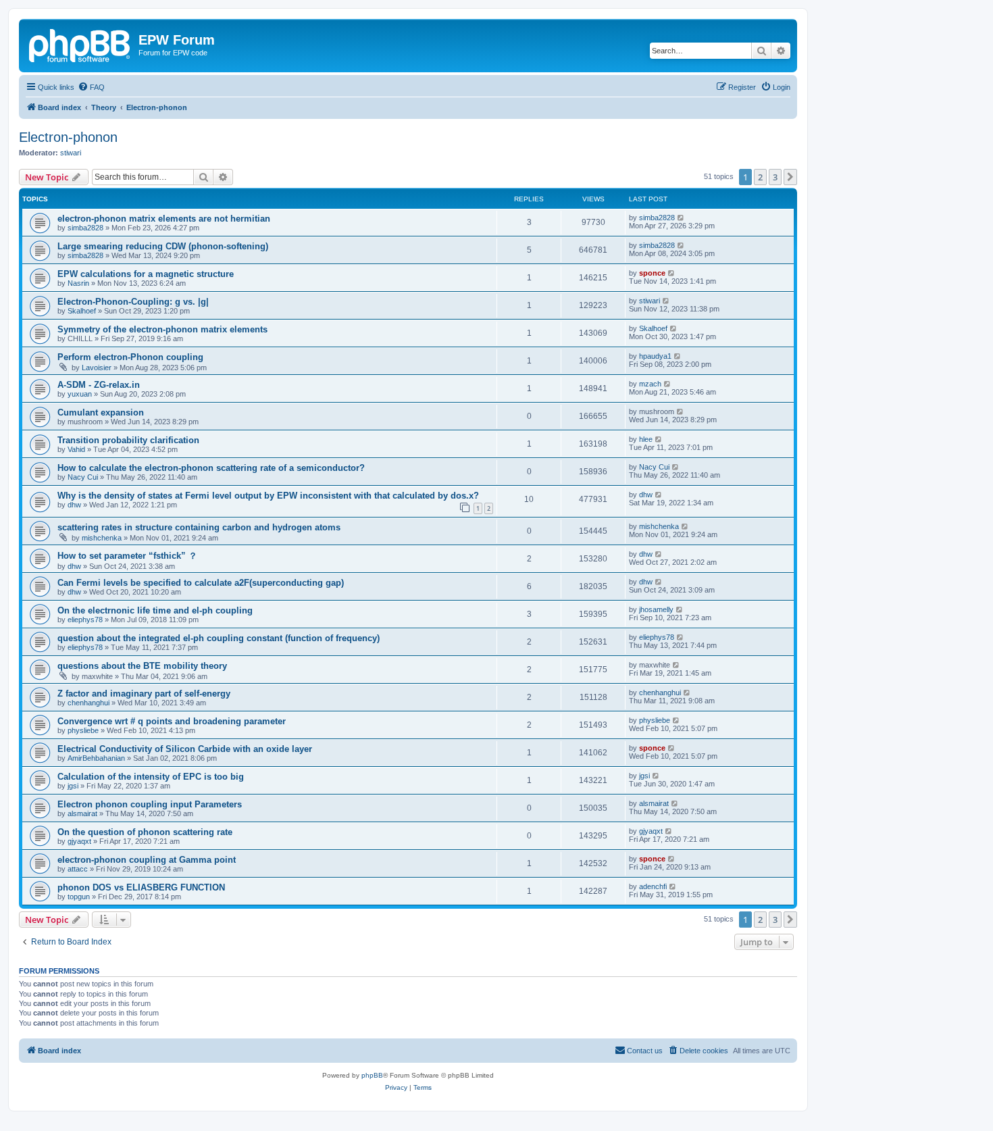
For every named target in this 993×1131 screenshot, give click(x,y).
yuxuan (80, 394)
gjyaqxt (79, 841)
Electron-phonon (68, 137)
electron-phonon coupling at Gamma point (146, 860)
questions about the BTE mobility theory (142, 666)
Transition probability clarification (128, 440)
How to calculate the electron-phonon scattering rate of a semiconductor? (211, 468)
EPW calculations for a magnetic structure (145, 274)
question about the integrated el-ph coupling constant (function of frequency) (218, 638)
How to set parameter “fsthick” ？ (127, 556)
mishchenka (102, 538)
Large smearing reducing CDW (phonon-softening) (162, 246)
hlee (646, 439)
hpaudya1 (655, 356)
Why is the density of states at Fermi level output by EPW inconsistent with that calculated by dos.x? (268, 496)
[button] (790, 177)
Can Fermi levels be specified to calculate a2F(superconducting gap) (200, 583)
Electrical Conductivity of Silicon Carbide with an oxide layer (184, 749)
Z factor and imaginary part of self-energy (143, 693)
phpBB (372, 1075)
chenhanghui (88, 703)
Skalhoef (82, 311)
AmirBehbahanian (96, 758)
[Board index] (80, 44)
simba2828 (85, 228)
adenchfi (653, 886)
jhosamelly (656, 609)
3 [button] (775, 177)
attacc (78, 869)
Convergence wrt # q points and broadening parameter (171, 721)
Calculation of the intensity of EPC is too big (150, 777)
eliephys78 (85, 619)
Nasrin (78, 283)
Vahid (76, 449)
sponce (652, 273)
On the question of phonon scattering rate (144, 832)
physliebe (83, 730)
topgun (79, 897)
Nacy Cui (83, 477)
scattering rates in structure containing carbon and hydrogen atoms (198, 527)
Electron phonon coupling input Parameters (149, 804)
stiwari (70, 153)
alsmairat (82, 813)
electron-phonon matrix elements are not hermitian (163, 218)
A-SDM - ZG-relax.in (98, 385)
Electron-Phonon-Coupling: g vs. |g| (133, 302)
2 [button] (760, 177)
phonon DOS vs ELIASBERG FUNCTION (141, 887)
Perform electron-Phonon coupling (130, 357)
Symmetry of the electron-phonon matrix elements (162, 329)
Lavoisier (96, 367)
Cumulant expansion (100, 412)
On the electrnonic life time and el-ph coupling (155, 610)
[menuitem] (91, 87)
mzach (650, 384)
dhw (74, 505)
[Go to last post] (681, 217)
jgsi (73, 786)
